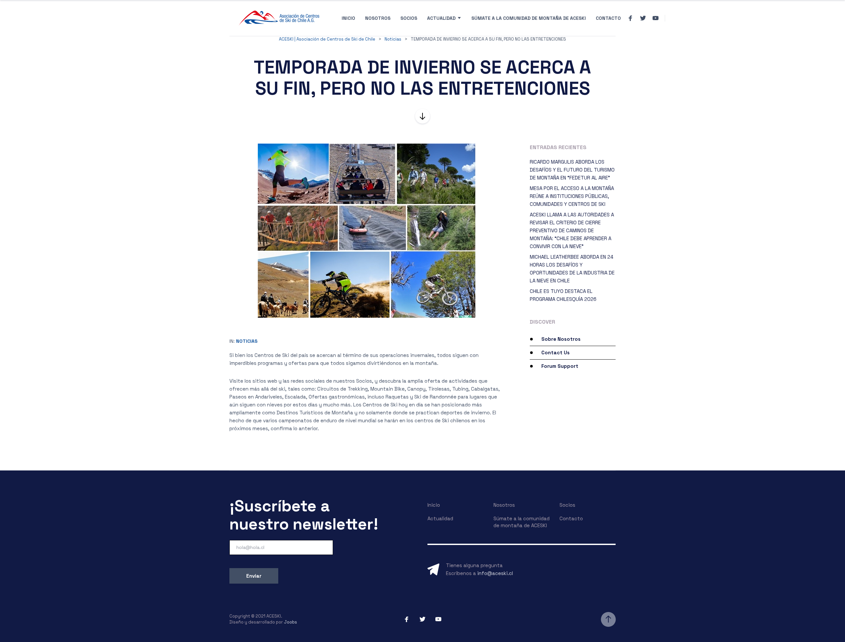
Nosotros (377, 18)
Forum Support (559, 366)
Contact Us (555, 352)
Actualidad (441, 18)
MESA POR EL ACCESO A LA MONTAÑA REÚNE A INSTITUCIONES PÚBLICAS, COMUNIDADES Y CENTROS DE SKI (572, 196)
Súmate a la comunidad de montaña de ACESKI (528, 18)
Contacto (608, 18)
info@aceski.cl (495, 573)
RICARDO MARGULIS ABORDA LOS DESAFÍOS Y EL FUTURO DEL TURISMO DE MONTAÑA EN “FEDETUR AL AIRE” (572, 170)
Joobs (290, 622)
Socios (408, 18)
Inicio (348, 18)
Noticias (246, 341)
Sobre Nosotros (561, 339)
